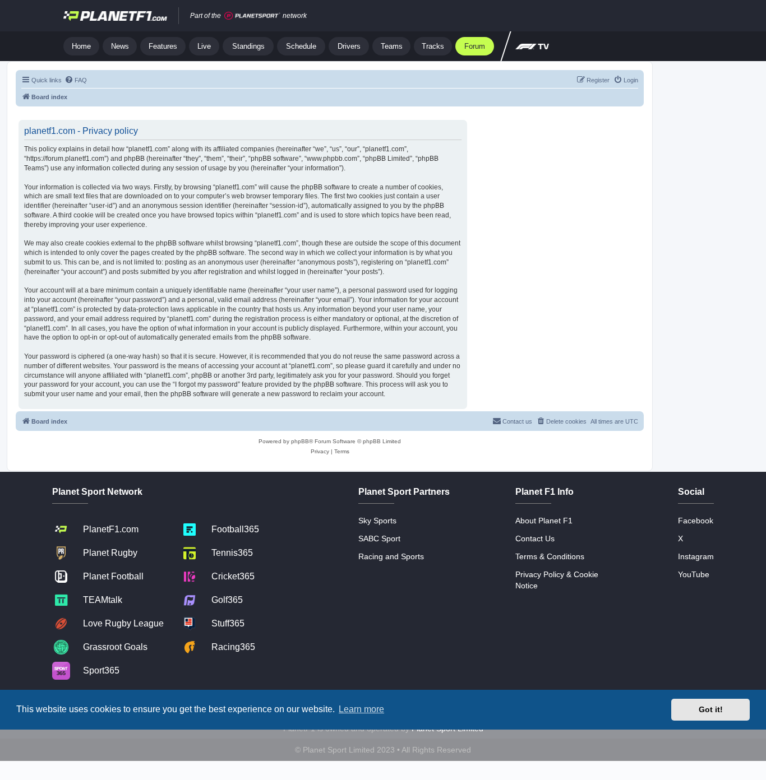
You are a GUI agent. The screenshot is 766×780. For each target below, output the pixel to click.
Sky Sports (377, 520)
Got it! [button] (711, 709)
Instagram (696, 556)
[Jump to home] (115, 16)
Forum (474, 46)
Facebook (695, 520)
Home (81, 46)
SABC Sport (379, 538)
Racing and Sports (391, 556)
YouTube (693, 574)
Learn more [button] (361, 709)
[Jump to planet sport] (252, 16)
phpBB (300, 441)
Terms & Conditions (549, 556)
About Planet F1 (544, 520)
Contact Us (535, 538)
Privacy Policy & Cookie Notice (556, 580)
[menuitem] (75, 80)
